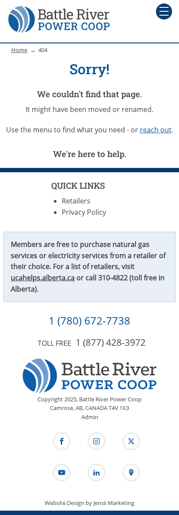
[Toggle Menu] (164, 11)
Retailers (76, 201)
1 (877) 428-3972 (111, 342)
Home (19, 50)
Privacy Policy (84, 212)
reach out (156, 129)
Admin (89, 417)
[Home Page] (59, 19)
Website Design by (89, 503)
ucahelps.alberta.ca (43, 277)
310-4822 (113, 277)
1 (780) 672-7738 (89, 320)
